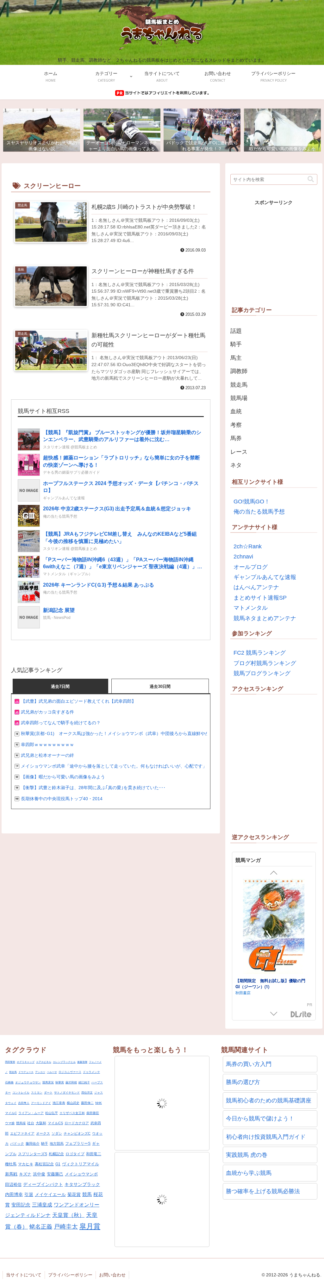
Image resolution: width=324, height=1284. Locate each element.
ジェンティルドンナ (28, 1215)
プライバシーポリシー (70, 1274)
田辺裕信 (13, 1184)
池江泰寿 (59, 1103)
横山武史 (73, 1103)
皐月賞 (89, 1226)
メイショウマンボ (81, 1174)
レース (238, 452)
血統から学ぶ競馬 (248, 1173)
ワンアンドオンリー (76, 1204)
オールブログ (251, 567)
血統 (236, 411)
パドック (17, 1143)
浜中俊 (39, 1174)
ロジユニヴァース (70, 1072)
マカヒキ (25, 1164)
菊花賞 (74, 1194)
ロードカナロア (77, 1123)
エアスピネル (43, 1062)
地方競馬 (57, 1143)
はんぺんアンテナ (256, 587)
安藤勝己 (55, 1174)
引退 (28, 1194)
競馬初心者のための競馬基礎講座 (268, 1100)
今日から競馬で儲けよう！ (260, 1118)
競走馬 (238, 385)
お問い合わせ (112, 1274)
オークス (43, 1133)
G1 (57, 1164)
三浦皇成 (42, 1204)
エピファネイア (22, 1133)
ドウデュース (26, 1072)
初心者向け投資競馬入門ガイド (266, 1137)
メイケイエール (50, 1194)
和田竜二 (93, 1154)
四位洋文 (87, 1092)
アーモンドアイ (41, 1103)
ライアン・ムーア (31, 1113)
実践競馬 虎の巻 (246, 1155)
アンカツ (40, 1072)
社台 (30, 1123)
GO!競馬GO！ (252, 501)
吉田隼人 (23, 1103)
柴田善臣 (92, 1113)
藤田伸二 (87, 1103)
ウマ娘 (10, 1123)
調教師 (238, 371)
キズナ (25, 1174)
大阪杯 (41, 1123)
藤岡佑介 (33, 1143)
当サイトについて (23, 1274)
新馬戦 (11, 1174)
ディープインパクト (43, 1184)
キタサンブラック (82, 1184)
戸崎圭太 (66, 1226)
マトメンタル (251, 608)
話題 (236, 331)
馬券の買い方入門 (248, 1064)
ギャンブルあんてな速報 (265, 577)
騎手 (236, 344)
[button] (310, 179)
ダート (48, 1092)
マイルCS (55, 1123)
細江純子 (84, 1082)
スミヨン (36, 1092)
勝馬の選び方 (243, 1082)
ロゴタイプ (74, 1154)
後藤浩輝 (82, 1062)
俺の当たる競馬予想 (259, 511)
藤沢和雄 (71, 1082)
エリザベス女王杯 (72, 1113)
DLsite (301, 1015)
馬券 (236, 438)
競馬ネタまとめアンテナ (265, 618)
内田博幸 (14, 1194)
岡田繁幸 (10, 1062)
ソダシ (57, 1133)
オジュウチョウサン (28, 1082)
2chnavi (243, 556)
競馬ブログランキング (262, 673)
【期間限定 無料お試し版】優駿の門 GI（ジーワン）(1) (272, 913)
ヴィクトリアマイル (80, 1164)
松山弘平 (51, 1113)
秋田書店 (243, 921)
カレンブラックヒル (64, 1062)
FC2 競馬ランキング (260, 653)
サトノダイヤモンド (67, 1092)
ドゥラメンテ (91, 1072)
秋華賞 (59, 1082)
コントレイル (20, 1092)
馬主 (236, 358)
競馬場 (238, 398)
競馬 (87, 1194)
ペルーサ (52, 1072)
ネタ (236, 465)
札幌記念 (56, 1154)
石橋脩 (9, 1082)
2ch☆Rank (248, 546)
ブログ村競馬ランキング (265, 663)
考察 (236, 425)
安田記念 (20, 1204)
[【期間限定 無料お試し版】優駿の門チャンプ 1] (273, 979)
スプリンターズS (32, 1154)
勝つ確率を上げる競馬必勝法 (263, 1191)
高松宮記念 (44, 1164)
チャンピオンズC (77, 1133)
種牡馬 (10, 1164)
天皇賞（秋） (68, 1215)
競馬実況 (48, 1082)
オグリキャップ (25, 1062)
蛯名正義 (40, 1226)
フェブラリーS (77, 1143)
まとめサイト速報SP (260, 598)
